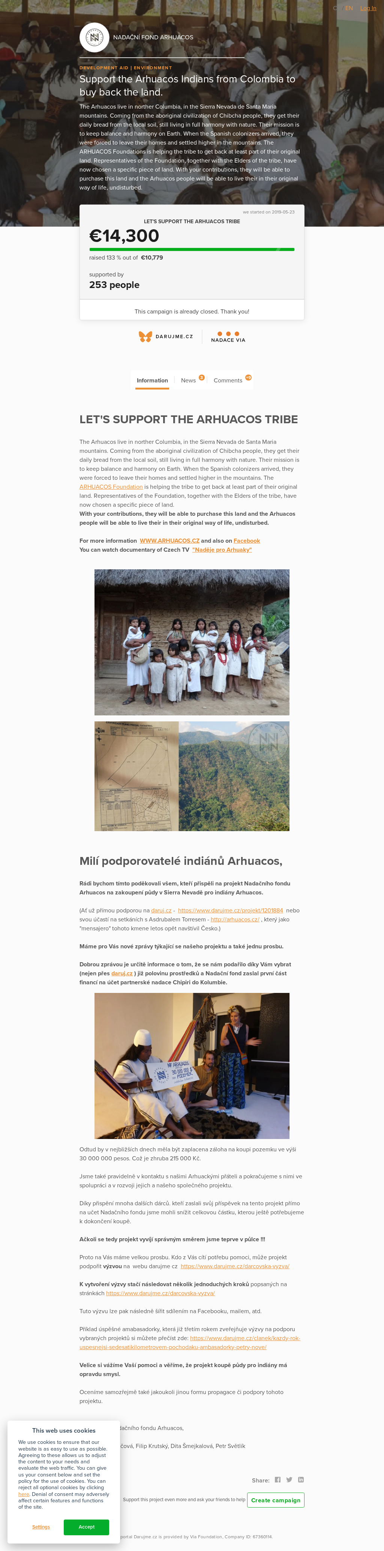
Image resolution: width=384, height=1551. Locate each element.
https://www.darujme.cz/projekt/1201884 (230, 910)
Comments (232, 379)
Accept (86, 1527)
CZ (337, 8)
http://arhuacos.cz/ (235, 919)
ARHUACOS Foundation (111, 487)
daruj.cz (161, 910)
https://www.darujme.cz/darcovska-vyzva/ (235, 1266)
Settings (41, 1527)
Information (152, 380)
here (23, 1494)
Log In (368, 8)
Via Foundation (206, 1536)
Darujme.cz (146, 1536)
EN (349, 8)
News (192, 379)
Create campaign (276, 1500)
